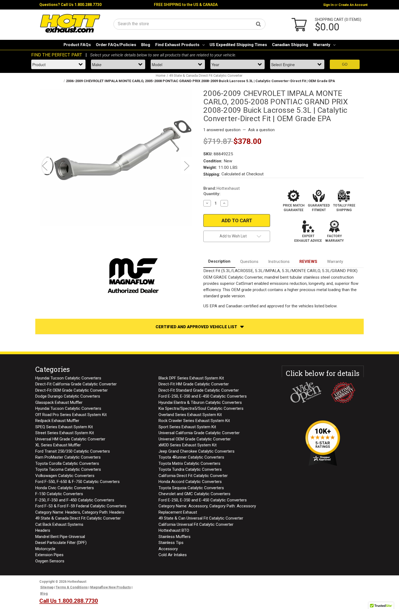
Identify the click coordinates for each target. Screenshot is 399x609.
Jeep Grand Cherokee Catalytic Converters (197, 451)
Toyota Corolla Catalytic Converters (67, 463)
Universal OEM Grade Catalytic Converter (195, 439)
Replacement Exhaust (178, 512)
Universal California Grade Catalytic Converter (199, 432)
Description (219, 261)
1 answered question (221, 129)
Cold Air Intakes (173, 554)
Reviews (308, 261)
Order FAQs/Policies (116, 44)
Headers (42, 530)
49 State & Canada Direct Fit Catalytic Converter (78, 518)
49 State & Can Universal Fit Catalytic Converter (201, 518)
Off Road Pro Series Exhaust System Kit (71, 414)
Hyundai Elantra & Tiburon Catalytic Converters (200, 402)
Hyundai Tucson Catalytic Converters (68, 378)
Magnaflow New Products (110, 587)
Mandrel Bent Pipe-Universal (60, 536)
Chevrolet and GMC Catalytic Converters (194, 493)
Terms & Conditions (72, 587)
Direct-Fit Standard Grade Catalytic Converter (199, 390)
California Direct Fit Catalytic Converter (193, 475)
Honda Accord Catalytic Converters (190, 481)
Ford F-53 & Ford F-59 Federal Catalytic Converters (80, 506)
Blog (145, 44)
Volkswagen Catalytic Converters (64, 475)
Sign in (328, 5)
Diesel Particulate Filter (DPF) (61, 542)
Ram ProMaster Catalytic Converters (68, 457)
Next (186, 165)
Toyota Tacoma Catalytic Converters (68, 469)
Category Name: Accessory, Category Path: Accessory (207, 506)
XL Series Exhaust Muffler (58, 445)
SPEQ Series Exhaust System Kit (64, 426)
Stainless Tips (171, 542)
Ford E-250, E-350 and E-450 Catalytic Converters (203, 396)
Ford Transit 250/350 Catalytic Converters (72, 451)
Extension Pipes (49, 554)
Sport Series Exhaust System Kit (187, 426)
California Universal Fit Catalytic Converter (196, 524)
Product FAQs (77, 44)
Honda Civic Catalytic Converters (64, 487)
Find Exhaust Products (177, 44)
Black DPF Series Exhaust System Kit (191, 378)
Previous (44, 165)
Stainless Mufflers (175, 536)
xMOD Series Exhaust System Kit (188, 445)
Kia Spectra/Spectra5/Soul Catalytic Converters (201, 408)
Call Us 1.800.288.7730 (81, 4)
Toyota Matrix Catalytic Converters (189, 463)
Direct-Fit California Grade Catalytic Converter (76, 384)
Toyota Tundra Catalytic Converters (190, 469)
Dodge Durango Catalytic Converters (67, 396)
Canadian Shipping (290, 44)
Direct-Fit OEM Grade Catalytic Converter (71, 390)
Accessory (168, 548)
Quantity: (211, 193)
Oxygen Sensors (49, 561)
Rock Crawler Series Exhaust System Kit (194, 420)
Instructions (279, 261)
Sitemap (46, 587)
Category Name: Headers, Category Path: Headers (79, 512)
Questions (249, 261)
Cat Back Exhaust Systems (59, 524)
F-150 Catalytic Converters (59, 493)
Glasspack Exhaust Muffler (59, 402)
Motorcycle (45, 548)
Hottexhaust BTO (174, 530)
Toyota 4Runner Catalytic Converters (191, 457)
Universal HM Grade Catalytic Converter (70, 439)
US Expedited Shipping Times (238, 44)
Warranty (321, 44)
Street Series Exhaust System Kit (64, 432)
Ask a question (261, 129)
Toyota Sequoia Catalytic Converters (191, 487)
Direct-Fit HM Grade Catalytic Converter (194, 384)
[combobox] (189, 23)
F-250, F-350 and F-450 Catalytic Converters (74, 500)
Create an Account (353, 5)
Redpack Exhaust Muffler (57, 420)
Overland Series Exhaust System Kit (190, 414)
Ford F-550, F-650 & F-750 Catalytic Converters (77, 481)
